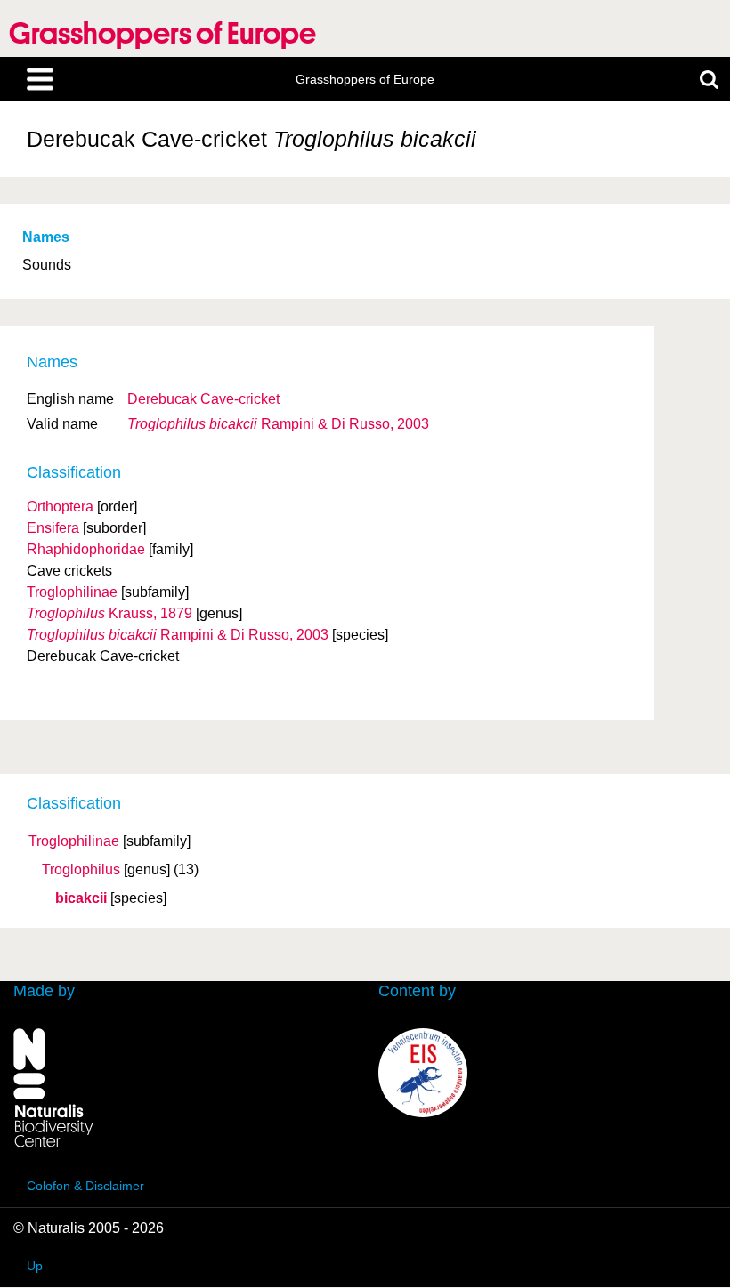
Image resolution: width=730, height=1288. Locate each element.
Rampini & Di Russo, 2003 (278, 423)
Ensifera (53, 527)
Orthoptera (60, 506)
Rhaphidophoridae (86, 549)
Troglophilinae (73, 841)
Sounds (46, 264)
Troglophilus (81, 870)
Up (35, 1266)
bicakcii (81, 898)
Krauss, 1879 (109, 613)
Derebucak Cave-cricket (203, 399)
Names (45, 237)
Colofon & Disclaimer (85, 1186)
